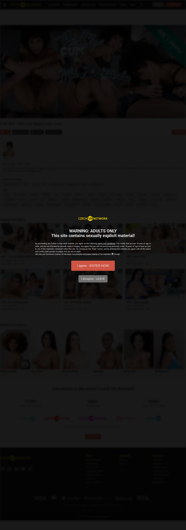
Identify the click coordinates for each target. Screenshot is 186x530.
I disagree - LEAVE (93, 278)
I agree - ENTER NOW (93, 265)
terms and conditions (106, 243)
